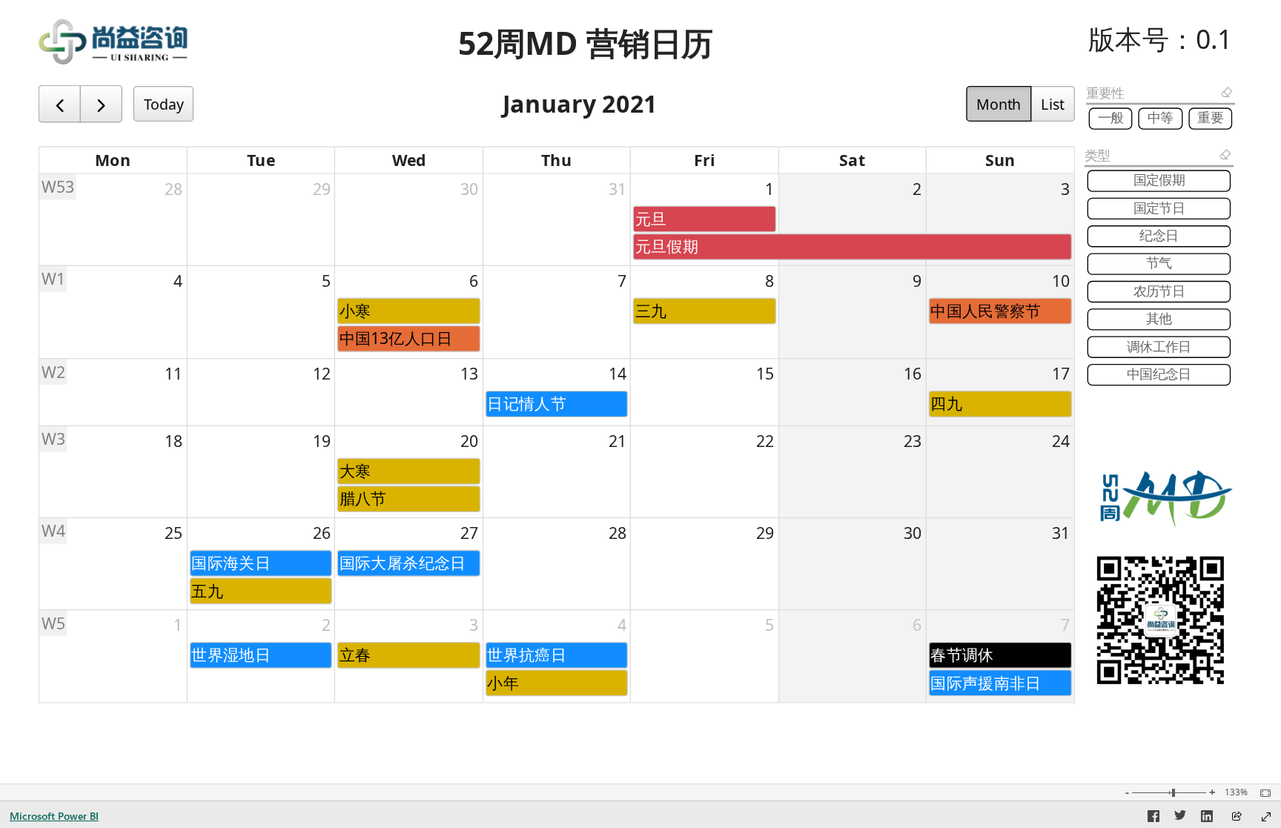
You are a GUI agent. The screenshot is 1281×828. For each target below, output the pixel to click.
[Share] (1236, 817)
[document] (585, 43)
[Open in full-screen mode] (1266, 817)
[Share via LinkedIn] (1207, 818)
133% (1236, 792)
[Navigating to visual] (557, 394)
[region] (640, 363)
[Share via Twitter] (1180, 818)
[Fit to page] (1262, 793)
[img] (113, 41)
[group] (585, 43)
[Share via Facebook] (1153, 818)
